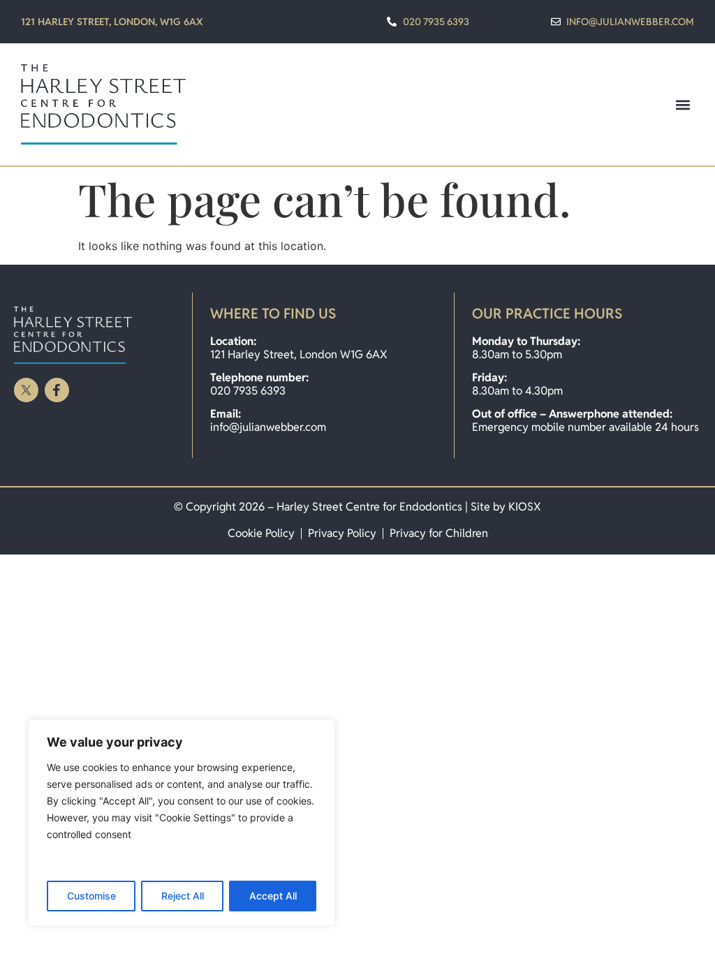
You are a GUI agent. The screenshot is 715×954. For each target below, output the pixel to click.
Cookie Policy (261, 534)
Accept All (273, 896)
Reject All (182, 896)
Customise (91, 896)
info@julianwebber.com (268, 427)
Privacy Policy (342, 534)
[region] (181, 822)
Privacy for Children (439, 534)
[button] (682, 104)
